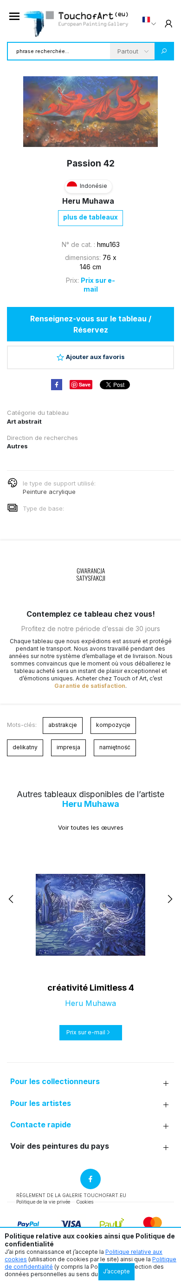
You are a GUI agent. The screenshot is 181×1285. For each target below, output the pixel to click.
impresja (68, 747)
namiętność (114, 747)
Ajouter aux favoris (95, 356)
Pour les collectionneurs (55, 1081)
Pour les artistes (40, 1103)
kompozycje (113, 724)
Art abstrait (24, 421)
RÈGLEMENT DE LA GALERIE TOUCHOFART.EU (71, 1195)
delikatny (25, 747)
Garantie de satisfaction (89, 685)
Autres (17, 446)
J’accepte (116, 1271)
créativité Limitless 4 (90, 987)
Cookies (84, 1202)
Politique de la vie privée (43, 1202)
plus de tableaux (90, 217)
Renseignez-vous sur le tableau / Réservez (90, 324)
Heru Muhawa (88, 201)
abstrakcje (62, 724)
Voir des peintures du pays (59, 1146)
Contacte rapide (40, 1124)
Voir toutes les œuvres (90, 827)
